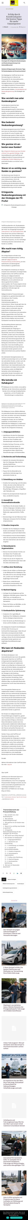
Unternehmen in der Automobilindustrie (12, 231)
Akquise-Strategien (12, 879)
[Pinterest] (10, 873)
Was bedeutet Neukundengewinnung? (10, 819)
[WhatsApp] (13, 873)
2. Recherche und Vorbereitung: (11, 842)
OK (7, 1217)
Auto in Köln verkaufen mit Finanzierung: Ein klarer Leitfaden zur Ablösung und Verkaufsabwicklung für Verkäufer (13, 1201)
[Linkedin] (17, 873)
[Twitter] (6, 873)
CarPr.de (12, 799)
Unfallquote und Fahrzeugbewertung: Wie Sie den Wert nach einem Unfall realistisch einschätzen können (14, 1123)
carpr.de (9, 764)
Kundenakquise (20, 883)
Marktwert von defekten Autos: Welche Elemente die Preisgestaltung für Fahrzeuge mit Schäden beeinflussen (14, 1008)
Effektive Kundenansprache (9, 883)
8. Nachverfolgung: (13, 859)
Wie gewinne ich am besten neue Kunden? (13, 823)
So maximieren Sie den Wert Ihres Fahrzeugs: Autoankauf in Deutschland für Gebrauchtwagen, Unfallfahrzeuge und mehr (13, 1084)
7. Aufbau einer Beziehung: (15, 857)
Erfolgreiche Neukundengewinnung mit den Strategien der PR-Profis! (12, 831)
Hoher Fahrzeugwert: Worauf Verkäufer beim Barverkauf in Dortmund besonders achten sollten (13, 1045)
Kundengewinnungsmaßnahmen (10, 888)
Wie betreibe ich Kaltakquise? (13, 837)
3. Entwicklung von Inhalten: (15, 845)
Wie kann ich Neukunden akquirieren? (11, 866)
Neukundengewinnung (8, 892)
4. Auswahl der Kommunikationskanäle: (11, 848)
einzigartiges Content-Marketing (11, 159)
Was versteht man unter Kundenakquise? (11, 815)
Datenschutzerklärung (16, 1217)
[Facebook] (3, 873)
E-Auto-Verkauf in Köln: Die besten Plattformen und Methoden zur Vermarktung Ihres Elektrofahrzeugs (13, 970)
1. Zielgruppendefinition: (14, 839)
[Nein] (26, 1215)
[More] (21, 873)
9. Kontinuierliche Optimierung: (11, 862)
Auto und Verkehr (9, 9)
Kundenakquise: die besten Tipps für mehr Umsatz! (15, 797)
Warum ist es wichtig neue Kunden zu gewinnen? (14, 827)
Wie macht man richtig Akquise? (14, 835)
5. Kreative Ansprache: (14, 851)
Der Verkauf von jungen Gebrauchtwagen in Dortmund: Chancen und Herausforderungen (11, 932)
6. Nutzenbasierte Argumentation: (11, 854)
